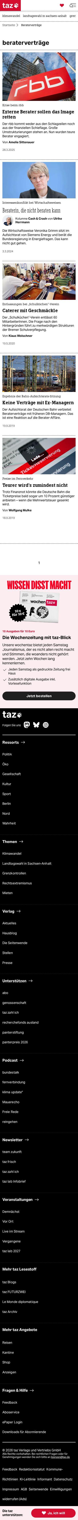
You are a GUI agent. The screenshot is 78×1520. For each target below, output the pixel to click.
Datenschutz (63, 1479)
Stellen (7, 953)
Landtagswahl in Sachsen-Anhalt (26, 863)
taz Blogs (9, 1282)
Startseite (8, 25)
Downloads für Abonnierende (24, 1432)
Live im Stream (13, 1231)
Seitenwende (39, 1489)
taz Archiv (9, 1311)
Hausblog (9, 933)
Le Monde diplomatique (20, 1302)
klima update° (12, 1092)
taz (12, 715)
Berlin (6, 804)
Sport (6, 794)
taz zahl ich (10, 1012)
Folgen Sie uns (11, 725)
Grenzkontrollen (14, 873)
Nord (6, 814)
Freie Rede (10, 1112)
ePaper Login (12, 1422)
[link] (12, 16)
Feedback (9, 1402)
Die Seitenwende (14, 943)
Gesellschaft (11, 774)
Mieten (7, 893)
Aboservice (10, 1412)
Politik (7, 754)
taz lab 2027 (11, 1251)
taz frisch (9, 1162)
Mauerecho (10, 1102)
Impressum (11, 1489)
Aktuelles (9, 923)
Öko (5, 764)
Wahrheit (9, 823)
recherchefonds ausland (20, 1022)
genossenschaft (14, 1003)
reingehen (9, 1122)
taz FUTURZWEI (14, 1292)
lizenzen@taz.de (60, 1457)
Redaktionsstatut (32, 1469)
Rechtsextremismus (17, 883)
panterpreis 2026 (15, 1042)
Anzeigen (9, 1372)
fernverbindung (13, 1082)
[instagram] (46, 727)
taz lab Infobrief (14, 1181)
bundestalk (10, 1072)
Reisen (7, 1343)
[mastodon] (27, 727)
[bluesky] (36, 727)
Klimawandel (11, 853)
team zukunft (12, 1152)
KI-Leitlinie (28, 1479)
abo (5, 993)
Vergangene (11, 1241)
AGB (24, 1489)
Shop (6, 1362)
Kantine (8, 1352)
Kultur (6, 784)
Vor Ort (7, 1221)
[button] (73, 5)
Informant (45, 1479)
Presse (7, 963)
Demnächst (10, 1212)
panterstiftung (13, 1032)
